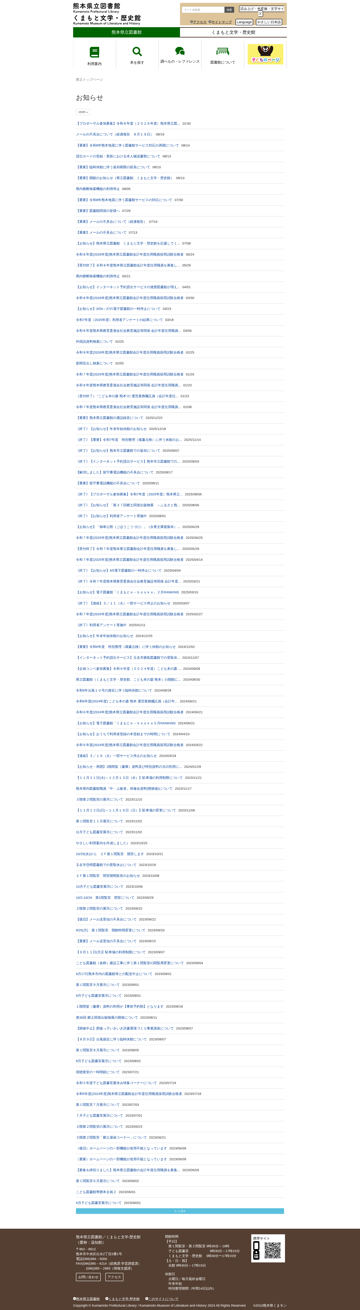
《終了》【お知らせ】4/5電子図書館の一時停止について (119, 570)
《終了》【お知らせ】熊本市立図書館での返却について (118, 450)
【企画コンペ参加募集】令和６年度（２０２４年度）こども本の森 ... (128, 669)
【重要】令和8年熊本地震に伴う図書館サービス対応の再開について (127, 145)
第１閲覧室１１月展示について (99, 821)
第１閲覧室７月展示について (98, 1105)
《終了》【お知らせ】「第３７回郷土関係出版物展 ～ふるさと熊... (128, 505)
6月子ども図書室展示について (99, 1203)
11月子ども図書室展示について (99, 832)
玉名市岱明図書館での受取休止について (106, 865)
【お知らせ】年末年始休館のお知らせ (104, 636)
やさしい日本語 (269, 22)
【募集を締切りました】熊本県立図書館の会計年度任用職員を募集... (128, 1170)
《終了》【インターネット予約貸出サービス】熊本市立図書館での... (128, 461)
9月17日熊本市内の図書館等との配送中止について (114, 974)
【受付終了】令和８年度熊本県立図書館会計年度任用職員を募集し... (128, 265)
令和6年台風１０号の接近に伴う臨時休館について (114, 690)
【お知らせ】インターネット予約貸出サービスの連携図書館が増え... (128, 287)
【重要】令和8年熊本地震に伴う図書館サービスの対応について (124, 200)
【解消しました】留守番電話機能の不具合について (115, 472)
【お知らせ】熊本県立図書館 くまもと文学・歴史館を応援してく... (128, 243)
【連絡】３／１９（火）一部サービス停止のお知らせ (116, 756)
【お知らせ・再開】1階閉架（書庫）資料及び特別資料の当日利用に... (129, 767)
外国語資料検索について (94, 341)
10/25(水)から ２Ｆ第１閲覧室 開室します (110, 854)
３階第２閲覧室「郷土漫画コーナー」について (111, 1137)
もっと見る (180, 1211)
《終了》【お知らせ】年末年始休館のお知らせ (111, 429)
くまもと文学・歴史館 (233, 32)
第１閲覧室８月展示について (98, 1050)
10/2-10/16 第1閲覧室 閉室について (105, 898)
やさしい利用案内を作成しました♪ (102, 843)
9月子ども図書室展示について (99, 995)
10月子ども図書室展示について (100, 886)
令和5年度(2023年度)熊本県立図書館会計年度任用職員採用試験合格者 (129, 1094)
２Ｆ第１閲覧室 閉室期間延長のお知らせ (108, 876)
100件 (82, 112)
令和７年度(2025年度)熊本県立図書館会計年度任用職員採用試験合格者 (130, 374)
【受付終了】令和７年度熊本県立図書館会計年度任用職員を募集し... (128, 549)
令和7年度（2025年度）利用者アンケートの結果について (119, 320)
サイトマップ (222, 22)
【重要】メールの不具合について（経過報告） (111, 222)
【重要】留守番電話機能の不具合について (108, 483)
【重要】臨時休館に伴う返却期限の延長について (113, 167)
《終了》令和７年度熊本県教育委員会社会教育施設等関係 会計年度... (128, 581)
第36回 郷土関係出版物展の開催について (107, 1017)
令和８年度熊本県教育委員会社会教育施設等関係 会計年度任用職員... (128, 331)
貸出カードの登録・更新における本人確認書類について (118, 156)
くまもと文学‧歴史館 (124, 1299)
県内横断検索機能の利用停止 (98, 189)
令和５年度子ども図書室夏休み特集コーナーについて (116, 1083)
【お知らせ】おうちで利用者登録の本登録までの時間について (123, 734)
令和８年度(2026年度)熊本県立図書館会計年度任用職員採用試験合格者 (130, 254)
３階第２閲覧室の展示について (99, 799)
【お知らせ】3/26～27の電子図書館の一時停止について (118, 309)
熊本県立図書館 (127, 32)
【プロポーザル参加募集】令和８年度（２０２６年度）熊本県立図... (128, 123)
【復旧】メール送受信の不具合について (106, 919)
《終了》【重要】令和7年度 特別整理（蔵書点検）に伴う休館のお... (129, 440)
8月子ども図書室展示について (99, 1061)
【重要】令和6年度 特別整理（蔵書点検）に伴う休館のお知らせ (126, 647)
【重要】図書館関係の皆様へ (98, 211)
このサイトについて (163, 1299)
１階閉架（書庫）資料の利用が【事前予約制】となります (120, 1006)
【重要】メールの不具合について (101, 232)
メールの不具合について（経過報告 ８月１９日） (115, 134)
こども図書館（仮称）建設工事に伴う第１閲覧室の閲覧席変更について (130, 963)
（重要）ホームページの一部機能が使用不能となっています (121, 1159)
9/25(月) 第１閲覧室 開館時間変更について (111, 930)
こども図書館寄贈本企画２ (96, 1192)
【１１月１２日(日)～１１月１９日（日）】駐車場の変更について (126, 810)
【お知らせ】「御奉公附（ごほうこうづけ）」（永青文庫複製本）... (128, 527)
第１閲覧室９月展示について (98, 985)
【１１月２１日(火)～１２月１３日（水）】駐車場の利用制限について (129, 778)
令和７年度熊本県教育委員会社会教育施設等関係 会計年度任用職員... (128, 407)
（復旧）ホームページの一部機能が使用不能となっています (121, 1148)
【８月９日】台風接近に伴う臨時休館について (111, 1039)
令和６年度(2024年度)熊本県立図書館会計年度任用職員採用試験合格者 (130, 712)
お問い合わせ (88, 1277)
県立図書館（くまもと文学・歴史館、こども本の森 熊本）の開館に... (128, 679)
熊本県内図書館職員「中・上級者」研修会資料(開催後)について (124, 788)
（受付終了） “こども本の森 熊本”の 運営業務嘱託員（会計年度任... (127, 396)
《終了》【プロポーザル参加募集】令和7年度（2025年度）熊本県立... (129, 494)
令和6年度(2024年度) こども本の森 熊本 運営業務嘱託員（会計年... (127, 701)
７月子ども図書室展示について (99, 1115)
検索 (229, 9)
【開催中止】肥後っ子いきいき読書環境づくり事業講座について (125, 1028)
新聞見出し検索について (94, 363)
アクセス (200, 22)
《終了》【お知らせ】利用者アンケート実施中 (111, 516)
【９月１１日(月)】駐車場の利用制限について (111, 952)
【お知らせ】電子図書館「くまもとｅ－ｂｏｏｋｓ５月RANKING (126, 723)
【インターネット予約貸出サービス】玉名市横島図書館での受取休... (128, 657)
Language (244, 22)
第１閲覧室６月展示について (98, 1181)
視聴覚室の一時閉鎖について (98, 1072)
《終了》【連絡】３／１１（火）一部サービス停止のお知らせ (123, 603)
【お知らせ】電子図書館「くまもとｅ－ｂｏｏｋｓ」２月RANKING (127, 592)
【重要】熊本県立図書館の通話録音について (109, 418)
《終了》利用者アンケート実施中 (101, 625)
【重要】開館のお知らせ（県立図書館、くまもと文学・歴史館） (125, 178)
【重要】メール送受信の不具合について (106, 941)
